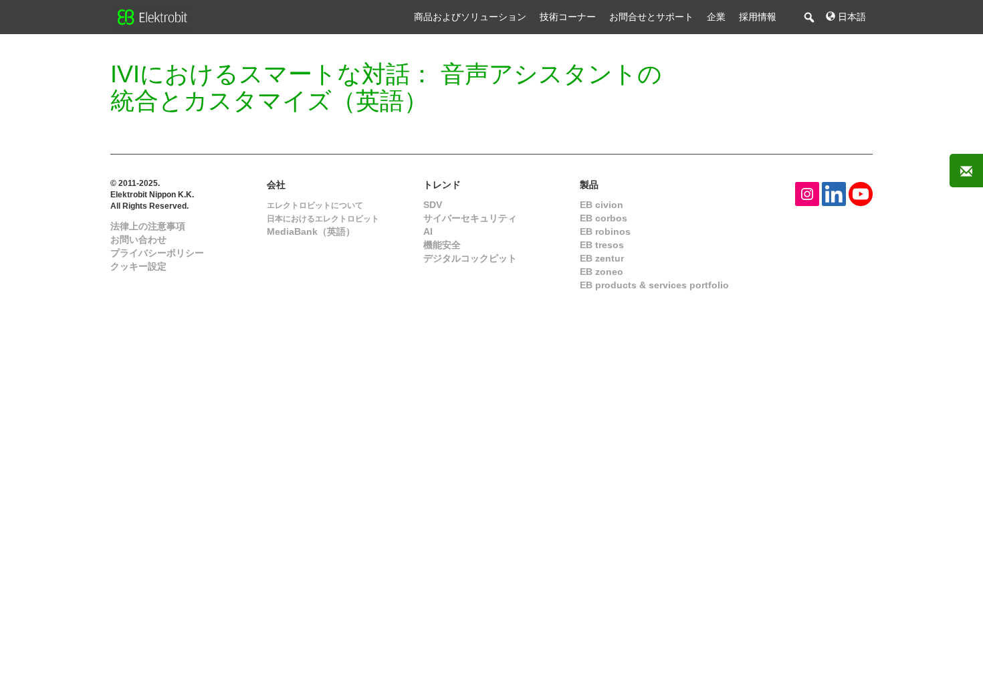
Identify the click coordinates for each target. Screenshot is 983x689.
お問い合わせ (138, 239)
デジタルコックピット (470, 258)
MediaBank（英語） (311, 231)
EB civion (601, 204)
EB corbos (603, 218)
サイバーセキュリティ (470, 218)
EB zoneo (601, 271)
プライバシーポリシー (157, 253)
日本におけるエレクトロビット (323, 218)
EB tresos (602, 244)
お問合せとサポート (651, 16)
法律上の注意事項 (147, 226)
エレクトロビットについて (315, 205)
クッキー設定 (138, 266)
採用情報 (757, 16)
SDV (432, 204)
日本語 (850, 16)
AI (428, 231)
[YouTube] (861, 193)
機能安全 (442, 244)
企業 (716, 16)
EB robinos (605, 231)
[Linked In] (834, 193)
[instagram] (807, 193)
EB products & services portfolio (654, 285)
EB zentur (602, 258)
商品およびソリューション (470, 16)
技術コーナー (568, 16)
